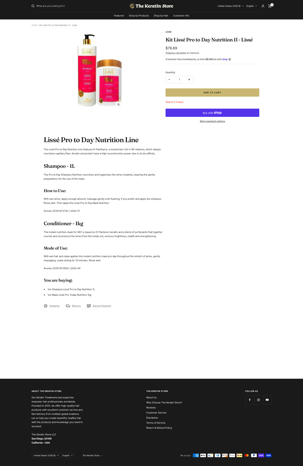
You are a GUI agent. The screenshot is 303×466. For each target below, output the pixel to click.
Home (34, 25)
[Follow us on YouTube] (267, 399)
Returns (76, 305)
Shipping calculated (176, 53)
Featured (119, 15)
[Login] (262, 6)
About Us (151, 397)
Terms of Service (155, 422)
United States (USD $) (229, 6)
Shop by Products (139, 15)
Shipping (54, 305)
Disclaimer (152, 417)
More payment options (212, 121)
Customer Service (156, 412)
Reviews (151, 407)
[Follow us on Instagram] (258, 399)
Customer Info (181, 15)
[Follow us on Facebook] (249, 399)
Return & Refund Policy (159, 427)
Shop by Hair (161, 15)
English (250, 6)
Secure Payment (102, 305)
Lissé (169, 32)
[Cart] (269, 6)
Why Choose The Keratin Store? (164, 402)
